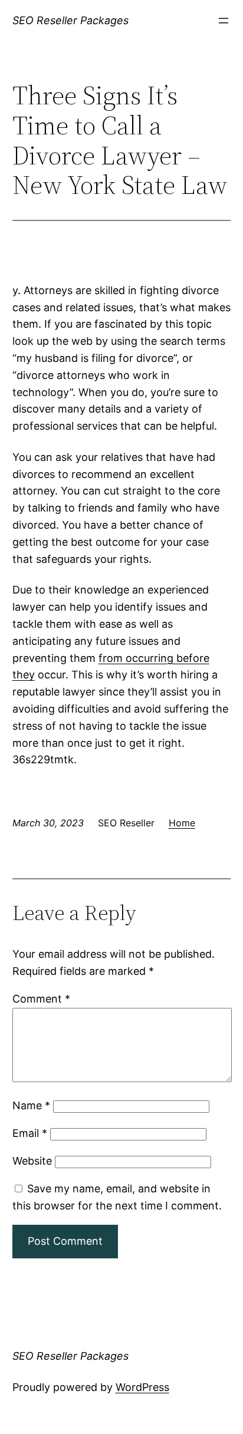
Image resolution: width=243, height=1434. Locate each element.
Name (31, 1105)
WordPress (142, 1387)
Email (29, 1133)
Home (182, 823)
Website (32, 1161)
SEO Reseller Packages (70, 20)
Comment (41, 999)
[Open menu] (223, 21)
